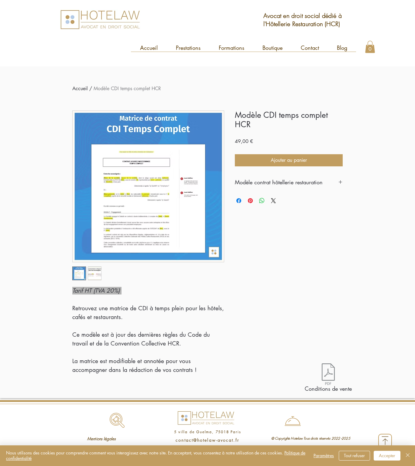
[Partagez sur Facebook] (238, 200)
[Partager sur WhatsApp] (262, 200)
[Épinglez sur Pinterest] (250, 200)
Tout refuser (354, 455)
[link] (370, 47)
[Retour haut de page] (385, 440)
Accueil (80, 88)
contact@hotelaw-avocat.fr (207, 440)
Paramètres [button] (324, 455)
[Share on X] (273, 200)
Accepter (387, 455)
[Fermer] (407, 455)
